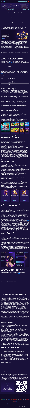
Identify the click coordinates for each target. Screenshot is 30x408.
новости (19, 273)
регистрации (11, 62)
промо (2, 73)
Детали (27, 9)
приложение (20, 343)
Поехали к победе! (7, 389)
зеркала (10, 91)
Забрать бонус (11, 9)
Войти (19, 1)
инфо (28, 220)
